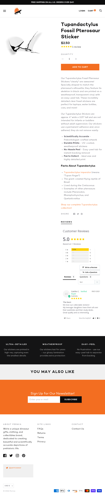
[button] (94, 318)
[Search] (100, 11)
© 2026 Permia (9, 491)
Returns (41, 433)
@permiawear (15, 468)
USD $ (7, 486)
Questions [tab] (84, 277)
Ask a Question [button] (91, 272)
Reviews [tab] (66, 222)
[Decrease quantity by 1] (62, 59)
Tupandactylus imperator (77, 172)
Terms (40, 437)
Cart (91, 11)
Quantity (67, 54)
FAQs (40, 429)
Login (82, 11)
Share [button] (68, 318)
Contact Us (78, 429)
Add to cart (80, 67)
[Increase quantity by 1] (76, 59)
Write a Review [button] (91, 267)
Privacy (41, 442)
